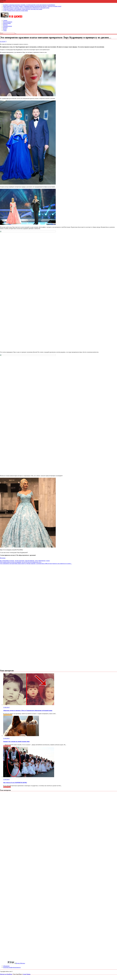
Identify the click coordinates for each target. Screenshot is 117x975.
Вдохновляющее (7, 21)
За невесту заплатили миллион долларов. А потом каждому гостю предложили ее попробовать (29, 4)
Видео (5, 29)
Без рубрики (3, 560)
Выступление (10, 560)
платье (48, 560)
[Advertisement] (58, 575)
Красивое (21, 560)
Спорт (5, 30)
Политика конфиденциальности (12, 967)
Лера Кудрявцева (29, 560)
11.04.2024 (6, 779)
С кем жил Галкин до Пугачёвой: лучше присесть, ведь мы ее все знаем (22, 9)
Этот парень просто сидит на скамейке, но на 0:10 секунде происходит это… (21, 562)
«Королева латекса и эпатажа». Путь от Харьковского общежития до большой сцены (26, 7)
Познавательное (7, 26)
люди (36, 560)
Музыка (5, 27)
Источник (2, 558)
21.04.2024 (6, 738)
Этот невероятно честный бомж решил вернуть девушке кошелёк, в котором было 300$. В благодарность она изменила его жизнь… (36, 563)
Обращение (6, 966)
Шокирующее (7, 23)
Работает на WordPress (6, 974)
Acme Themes (26, 974)
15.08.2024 (6, 707)
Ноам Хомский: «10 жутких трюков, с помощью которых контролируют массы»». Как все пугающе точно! (32, 6)
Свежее (5, 20)
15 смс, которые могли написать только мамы (15, 10)
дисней (17, 560)
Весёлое (5, 24)
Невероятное (41, 560)
